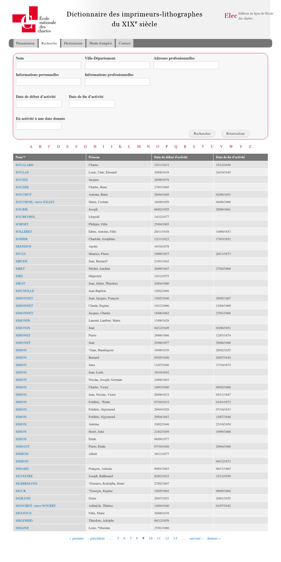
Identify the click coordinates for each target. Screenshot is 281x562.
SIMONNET (24, 298)
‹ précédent (96, 537)
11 (159, 537)
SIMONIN (23, 320)
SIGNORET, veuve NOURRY (36, 505)
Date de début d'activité (36, 96)
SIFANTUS (24, 513)
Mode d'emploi (100, 43)
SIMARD (22, 468)
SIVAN (21, 253)
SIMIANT (23, 446)
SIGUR (21, 490)
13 (175, 537)
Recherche (49, 43)
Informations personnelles (37, 74)
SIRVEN (21, 261)
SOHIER (22, 239)
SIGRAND (23, 498)
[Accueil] (14, 19)
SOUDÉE (22, 187)
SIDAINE (22, 528)
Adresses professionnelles (174, 58)
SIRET (20, 268)
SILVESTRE (24, 476)
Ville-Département (100, 58)
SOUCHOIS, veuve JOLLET (35, 201)
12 (167, 537)
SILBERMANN (26, 483)
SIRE (19, 276)
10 (151, 537)
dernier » (214, 537)
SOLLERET (24, 231)
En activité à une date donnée (40, 118)
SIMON (21, 350)
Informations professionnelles (109, 74)
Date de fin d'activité (86, 96)
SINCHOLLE (25, 290)
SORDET (22, 224)
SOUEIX (22, 179)
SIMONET (23, 335)
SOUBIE (22, 209)
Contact (125, 43)
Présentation (25, 43)
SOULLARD (24, 164)
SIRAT (20, 283)
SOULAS (22, 172)
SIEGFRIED (24, 520)
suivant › (196, 537)
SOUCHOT (24, 194)
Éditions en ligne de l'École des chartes (255, 15)
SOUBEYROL (25, 216)
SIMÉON (22, 453)
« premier (76, 537)
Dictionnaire (73, 43)
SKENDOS (23, 246)
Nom (20, 58)
